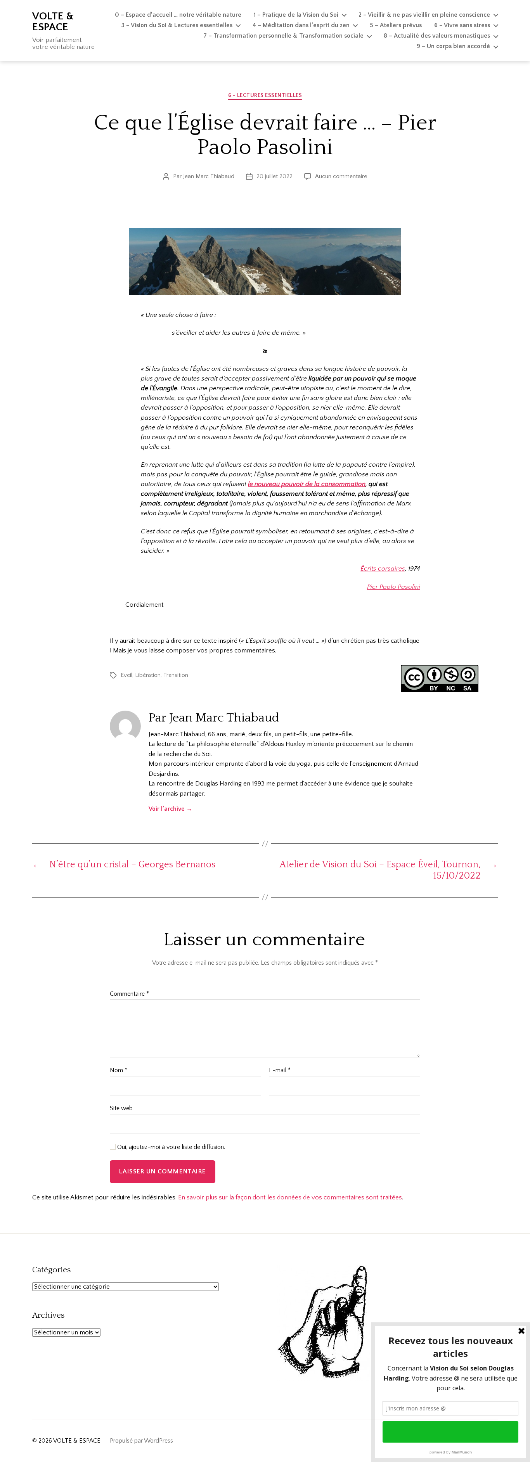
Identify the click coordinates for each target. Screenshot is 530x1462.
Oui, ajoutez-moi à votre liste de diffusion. (170, 1147)
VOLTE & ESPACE (53, 22)
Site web (121, 1108)
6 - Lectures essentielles (265, 95)
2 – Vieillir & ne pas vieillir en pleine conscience (424, 14)
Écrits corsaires (382, 568)
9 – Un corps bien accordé (453, 46)
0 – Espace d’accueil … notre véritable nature (178, 14)
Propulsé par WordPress (141, 1440)
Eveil (126, 675)
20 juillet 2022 (274, 176)
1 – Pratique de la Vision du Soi (296, 14)
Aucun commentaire (341, 176)
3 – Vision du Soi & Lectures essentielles (176, 25)
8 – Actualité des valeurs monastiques (437, 35)
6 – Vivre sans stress (462, 25)
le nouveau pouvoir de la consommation (306, 484)
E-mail (280, 1070)
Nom (118, 1070)
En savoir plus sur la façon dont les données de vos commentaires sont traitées (290, 1197)
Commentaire (129, 994)
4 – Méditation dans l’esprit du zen (301, 25)
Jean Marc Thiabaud (208, 176)
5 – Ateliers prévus (396, 25)
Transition (175, 675)
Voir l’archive (170, 808)
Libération (148, 675)
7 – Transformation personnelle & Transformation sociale (284, 35)
